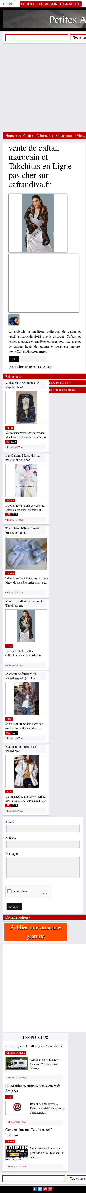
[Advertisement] (43, 87)
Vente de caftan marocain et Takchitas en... (23, 603)
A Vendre (26, 135)
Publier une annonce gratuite (51, 4)
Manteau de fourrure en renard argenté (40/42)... (21, 675)
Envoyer (14, 906)
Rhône (9, 427)
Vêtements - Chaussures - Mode (61, 135)
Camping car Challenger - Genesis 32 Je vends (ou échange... (45, 1063)
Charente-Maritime (15, 1052)
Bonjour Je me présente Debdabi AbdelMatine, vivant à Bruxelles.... (47, 1108)
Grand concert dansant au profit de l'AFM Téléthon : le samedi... (47, 1152)
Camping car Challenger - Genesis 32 (33, 1046)
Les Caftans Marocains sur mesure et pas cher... (22, 457)
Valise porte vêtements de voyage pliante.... (22, 384)
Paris (8, 646)
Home (8, 4)
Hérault (10, 500)
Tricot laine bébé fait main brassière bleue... (22, 530)
